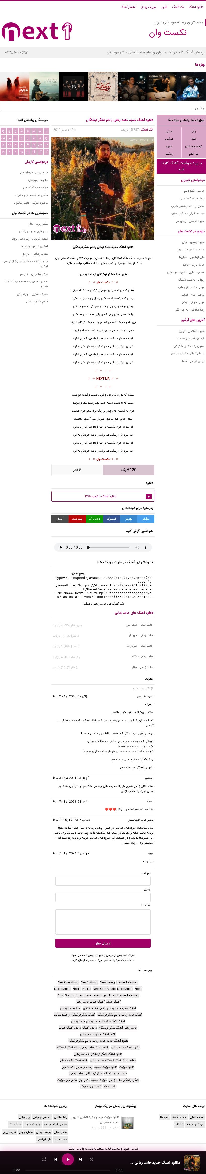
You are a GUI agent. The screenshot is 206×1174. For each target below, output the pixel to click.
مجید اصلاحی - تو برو (191, 331)
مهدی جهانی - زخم (193, 302)
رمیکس (169, 153)
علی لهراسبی (44, 1139)
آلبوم (164, 7)
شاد (193, 138)
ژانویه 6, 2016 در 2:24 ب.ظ (70, 696)
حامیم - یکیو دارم (194, 190)
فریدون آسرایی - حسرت (190, 338)
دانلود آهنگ (196, 7)
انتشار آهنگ (128, 7)
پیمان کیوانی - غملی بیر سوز (187, 353)
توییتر (128, 518)
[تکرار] (44, 1159)
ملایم (169, 146)
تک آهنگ (178, 7)
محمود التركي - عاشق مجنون (187, 213)
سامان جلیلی (25, 1132)
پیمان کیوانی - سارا (193, 361)
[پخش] (68, 1159)
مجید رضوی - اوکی (193, 242)
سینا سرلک (15, 1124)
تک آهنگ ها (116, 603)
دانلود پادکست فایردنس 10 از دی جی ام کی (25, 264)
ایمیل (60, 518)
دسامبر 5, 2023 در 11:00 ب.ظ (71, 819)
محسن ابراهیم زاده (55, 1124)
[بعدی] (80, 1159)
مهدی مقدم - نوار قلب (191, 287)
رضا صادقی (60, 1117)
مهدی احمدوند (33, 1124)
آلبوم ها (164, 1117)
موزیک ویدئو (148, 7)
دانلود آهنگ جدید (122, 247)
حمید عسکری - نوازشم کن (32, 294)
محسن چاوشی (42, 1117)
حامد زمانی (104, 247)
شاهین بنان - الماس (192, 294)
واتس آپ (94, 518)
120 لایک (128, 470)
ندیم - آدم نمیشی (37, 301)
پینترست (77, 518)
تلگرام (145, 518)
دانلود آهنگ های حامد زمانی (134, 613)
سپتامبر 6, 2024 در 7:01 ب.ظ (71, 853)
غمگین (169, 138)
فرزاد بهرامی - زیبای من (34, 172)
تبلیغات (179, 1124)
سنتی (169, 131)
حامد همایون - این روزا (190, 249)
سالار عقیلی (60, 1132)
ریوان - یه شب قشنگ (191, 279)
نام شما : (145, 873)
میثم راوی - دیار (38, 223)
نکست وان (103, 282)
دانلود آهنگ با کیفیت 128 (117, 496)
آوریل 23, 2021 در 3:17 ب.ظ (71, 777)
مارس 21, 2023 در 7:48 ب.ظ (71, 801)
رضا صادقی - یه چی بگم (189, 309)
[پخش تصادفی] (91, 1159)
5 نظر (77, 470)
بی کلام (193, 153)
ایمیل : (147, 889)
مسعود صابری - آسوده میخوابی (185, 272)
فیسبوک (111, 518)
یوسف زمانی (43, 1132)
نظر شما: (146, 905)
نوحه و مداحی (193, 146)
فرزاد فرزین (9, 1132)
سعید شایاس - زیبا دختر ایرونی (29, 238)
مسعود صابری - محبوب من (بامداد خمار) (26, 284)
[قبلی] (55, 1159)
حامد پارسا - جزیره (193, 264)
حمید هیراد (60, 1139)
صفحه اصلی (197, 1117)
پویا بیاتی (24, 1117)
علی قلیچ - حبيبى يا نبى (33, 231)
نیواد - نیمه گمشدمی (192, 198)
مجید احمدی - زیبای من (189, 221)
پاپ (193, 131)
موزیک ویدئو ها (195, 1124)
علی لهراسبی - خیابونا (191, 257)
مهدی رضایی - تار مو (35, 253)
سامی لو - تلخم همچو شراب (187, 206)
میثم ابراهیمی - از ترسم (34, 274)
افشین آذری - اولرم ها (34, 246)
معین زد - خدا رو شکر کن (189, 346)
